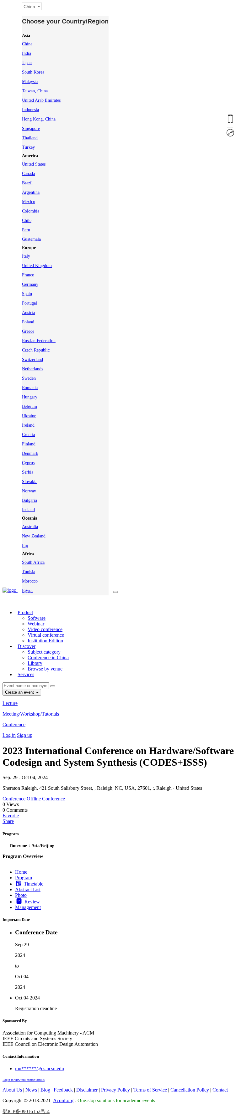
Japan (27, 62)
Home (21, 872)
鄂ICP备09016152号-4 (26, 1111)
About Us (12, 1089)
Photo (21, 895)
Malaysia (30, 81)
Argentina (31, 192)
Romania (30, 387)
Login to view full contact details (24, 1079)
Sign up (24, 735)
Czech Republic (36, 350)
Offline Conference (46, 798)
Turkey (28, 147)
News (31, 1089)
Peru (26, 230)
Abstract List (27, 889)
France (28, 275)
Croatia (28, 434)
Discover (26, 646)
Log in (9, 735)
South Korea (33, 72)
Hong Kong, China (39, 119)
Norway (29, 491)
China (27, 44)
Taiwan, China (35, 91)
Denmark (30, 453)
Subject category (44, 652)
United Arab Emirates (41, 100)
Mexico (28, 201)
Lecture (10, 703)
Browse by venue (45, 668)
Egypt (27, 590)
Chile (26, 220)
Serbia (27, 472)
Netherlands (32, 369)
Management (28, 907)
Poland (28, 322)
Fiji (25, 545)
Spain (27, 293)
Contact (220, 1089)
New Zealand (34, 536)
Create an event (20, 692)
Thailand (30, 138)
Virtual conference (46, 635)
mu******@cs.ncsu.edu (39, 1068)
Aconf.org (63, 1100)
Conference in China (48, 657)
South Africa (33, 562)
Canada (28, 173)
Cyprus (28, 462)
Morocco (30, 581)
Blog (45, 1089)
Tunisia (28, 571)
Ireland (28, 425)
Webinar (36, 623)
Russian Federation (39, 340)
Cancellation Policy (189, 1089)
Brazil (27, 183)
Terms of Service (150, 1089)
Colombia (30, 211)
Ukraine (29, 416)
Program (23, 877)
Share (8, 821)
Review (32, 901)
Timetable (33, 883)
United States (34, 164)
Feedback (63, 1089)
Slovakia (29, 481)
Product (25, 612)
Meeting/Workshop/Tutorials (31, 714)
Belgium (29, 406)
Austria (28, 312)
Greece (28, 331)
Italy (26, 256)
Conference (14, 724)
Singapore (31, 128)
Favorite (11, 815)
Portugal (29, 303)
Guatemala (31, 239)
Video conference (45, 629)
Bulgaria (29, 500)
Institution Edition (45, 640)
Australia (30, 526)
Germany (30, 284)
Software (37, 618)
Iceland (28, 509)
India (26, 53)
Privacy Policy (115, 1089)
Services (26, 674)
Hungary (29, 397)
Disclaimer (87, 1089)
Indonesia (30, 109)
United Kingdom (37, 265)
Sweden (29, 378)
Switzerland (32, 359)
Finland (28, 444)
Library (35, 663)
